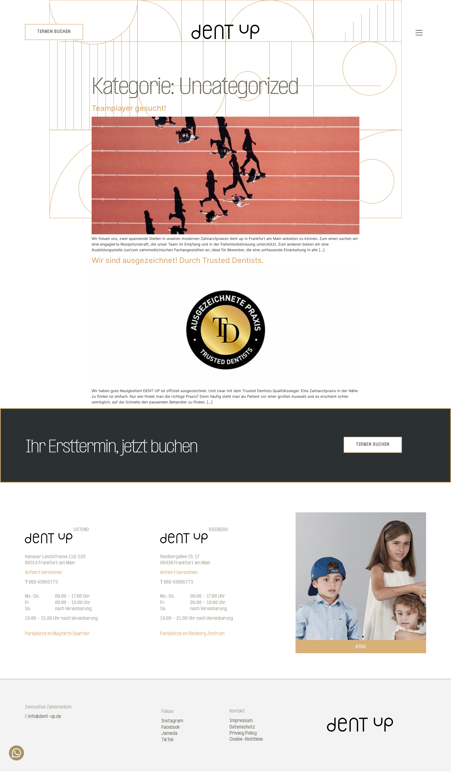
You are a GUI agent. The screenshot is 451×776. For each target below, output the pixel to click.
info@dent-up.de (44, 716)
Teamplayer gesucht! (129, 108)
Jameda (169, 733)
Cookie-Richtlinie (246, 739)
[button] (301, 576)
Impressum (241, 720)
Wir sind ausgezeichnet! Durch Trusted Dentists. (178, 260)
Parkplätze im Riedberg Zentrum (192, 633)
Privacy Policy (243, 733)
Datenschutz (242, 727)
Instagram (172, 721)
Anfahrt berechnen (43, 572)
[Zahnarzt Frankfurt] (225, 37)
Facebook (170, 727)
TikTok (167, 739)
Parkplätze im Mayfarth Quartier (57, 633)
